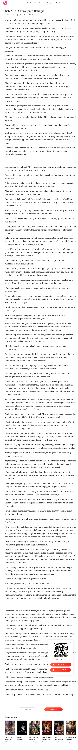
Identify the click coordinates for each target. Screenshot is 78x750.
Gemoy (68, 742)
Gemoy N (56, 742)
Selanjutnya (53, 709)
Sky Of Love (45, 742)
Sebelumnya (27, 709)
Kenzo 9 (19, 742)
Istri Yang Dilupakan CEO (19, 3)
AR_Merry (8, 742)
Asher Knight (33, 742)
